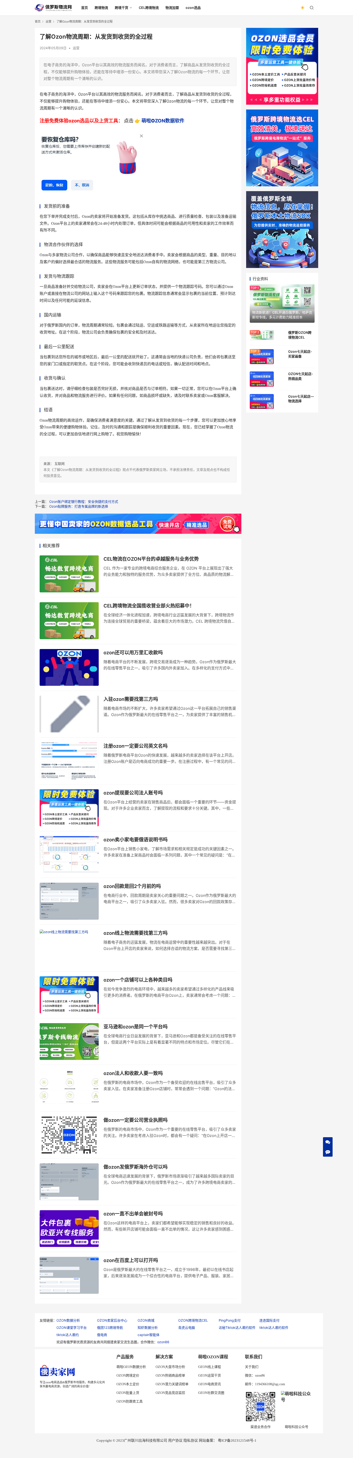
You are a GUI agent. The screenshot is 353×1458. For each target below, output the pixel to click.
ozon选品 (193, 8)
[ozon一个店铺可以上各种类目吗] (69, 994)
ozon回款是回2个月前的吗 (132, 886)
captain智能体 (148, 1335)
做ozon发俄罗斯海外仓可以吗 (135, 1167)
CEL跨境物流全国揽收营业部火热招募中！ (148, 606)
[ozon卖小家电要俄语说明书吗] (69, 854)
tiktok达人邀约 (67, 1335)
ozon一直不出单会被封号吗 (133, 1214)
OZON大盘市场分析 (170, 1367)
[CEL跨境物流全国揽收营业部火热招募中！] (69, 620)
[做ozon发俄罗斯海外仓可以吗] (69, 1181)
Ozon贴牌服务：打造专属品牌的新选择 (78, 506)
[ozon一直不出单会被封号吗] (69, 1228)
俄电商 (102, 1335)
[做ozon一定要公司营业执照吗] (69, 1135)
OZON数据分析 (68, 1320)
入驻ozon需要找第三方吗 (130, 699)
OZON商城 (146, 1320)
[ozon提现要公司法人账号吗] (69, 807)
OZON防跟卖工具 (129, 1401)
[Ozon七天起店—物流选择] (262, 401)
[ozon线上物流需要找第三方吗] (69, 947)
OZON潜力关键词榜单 (172, 1384)
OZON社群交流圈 (211, 1393)
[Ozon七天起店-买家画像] (262, 356)
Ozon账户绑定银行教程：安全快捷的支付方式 (83, 501)
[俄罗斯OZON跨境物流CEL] (262, 335)
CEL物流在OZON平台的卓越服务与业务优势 (151, 559)
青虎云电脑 (186, 1327)
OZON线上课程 (209, 1367)
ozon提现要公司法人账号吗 (133, 793)
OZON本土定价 (127, 1384)
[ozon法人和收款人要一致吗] (69, 1088)
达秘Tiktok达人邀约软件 (237, 1327)
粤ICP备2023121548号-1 (237, 1440)
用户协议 (175, 1440)
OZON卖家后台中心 (112, 1320)
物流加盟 (172, 8)
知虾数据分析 (148, 1327)
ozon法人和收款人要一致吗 (133, 1073)
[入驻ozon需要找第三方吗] (69, 714)
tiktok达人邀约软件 (273, 1327)
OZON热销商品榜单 (170, 1375)
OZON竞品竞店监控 (170, 1393)
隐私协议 (190, 1440)
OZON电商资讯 (209, 1384)
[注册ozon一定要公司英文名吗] (69, 760)
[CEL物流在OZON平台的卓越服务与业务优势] (69, 573)
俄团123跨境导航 (110, 1327)
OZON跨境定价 (127, 1375)
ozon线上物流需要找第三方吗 (135, 933)
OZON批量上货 (127, 1393)
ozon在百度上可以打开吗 (130, 1260)
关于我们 (251, 1367)
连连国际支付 (269, 1320)
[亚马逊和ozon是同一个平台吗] (69, 1041)
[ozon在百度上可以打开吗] (69, 1275)
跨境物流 (101, 8)
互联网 (60, 464)
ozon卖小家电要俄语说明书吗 (135, 840)
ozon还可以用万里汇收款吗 (133, 653)
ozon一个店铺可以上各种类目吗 (137, 980)
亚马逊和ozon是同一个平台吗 (135, 1027)
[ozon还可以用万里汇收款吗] (69, 667)
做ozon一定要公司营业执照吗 (135, 1120)
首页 (84, 8)
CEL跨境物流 (149, 8)
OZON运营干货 (209, 1375)
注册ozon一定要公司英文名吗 (135, 746)
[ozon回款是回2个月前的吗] (69, 901)
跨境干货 (121, 8)
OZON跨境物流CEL (193, 1320)
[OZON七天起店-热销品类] (262, 378)
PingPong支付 (230, 1320)
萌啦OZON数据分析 (131, 1367)
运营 (76, 48)
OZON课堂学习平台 (71, 1327)
